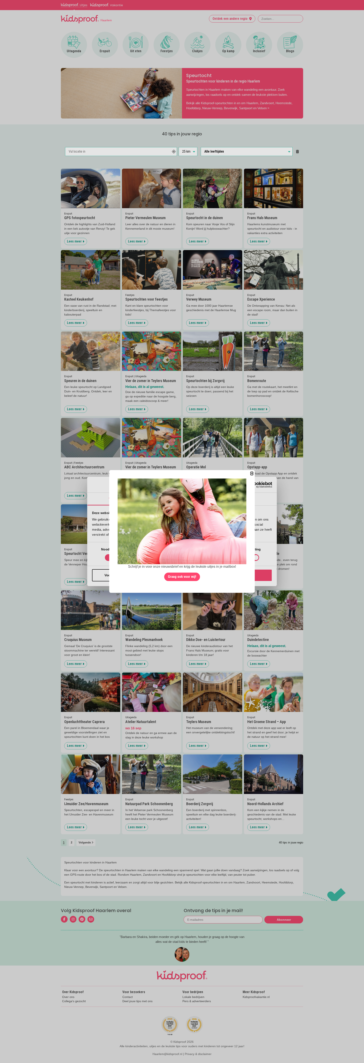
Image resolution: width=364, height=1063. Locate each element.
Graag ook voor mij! (182, 577)
